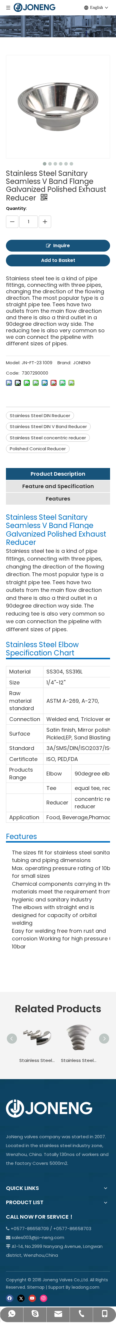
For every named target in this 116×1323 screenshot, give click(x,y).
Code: (12, 373)
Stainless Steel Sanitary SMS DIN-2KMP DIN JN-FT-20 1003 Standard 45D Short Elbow (79, 1060)
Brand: (64, 363)
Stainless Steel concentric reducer (48, 438)
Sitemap (36, 1287)
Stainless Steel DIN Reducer (40, 415)
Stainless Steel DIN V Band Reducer (48, 426)
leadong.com (85, 1287)
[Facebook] (9, 1298)
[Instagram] (43, 1298)
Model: (13, 363)
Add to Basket (58, 260)
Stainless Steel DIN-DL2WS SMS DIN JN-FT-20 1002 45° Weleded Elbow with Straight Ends (37, 1060)
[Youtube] (32, 1298)
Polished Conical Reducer (38, 449)
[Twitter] (21, 1298)
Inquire (61, 245)
